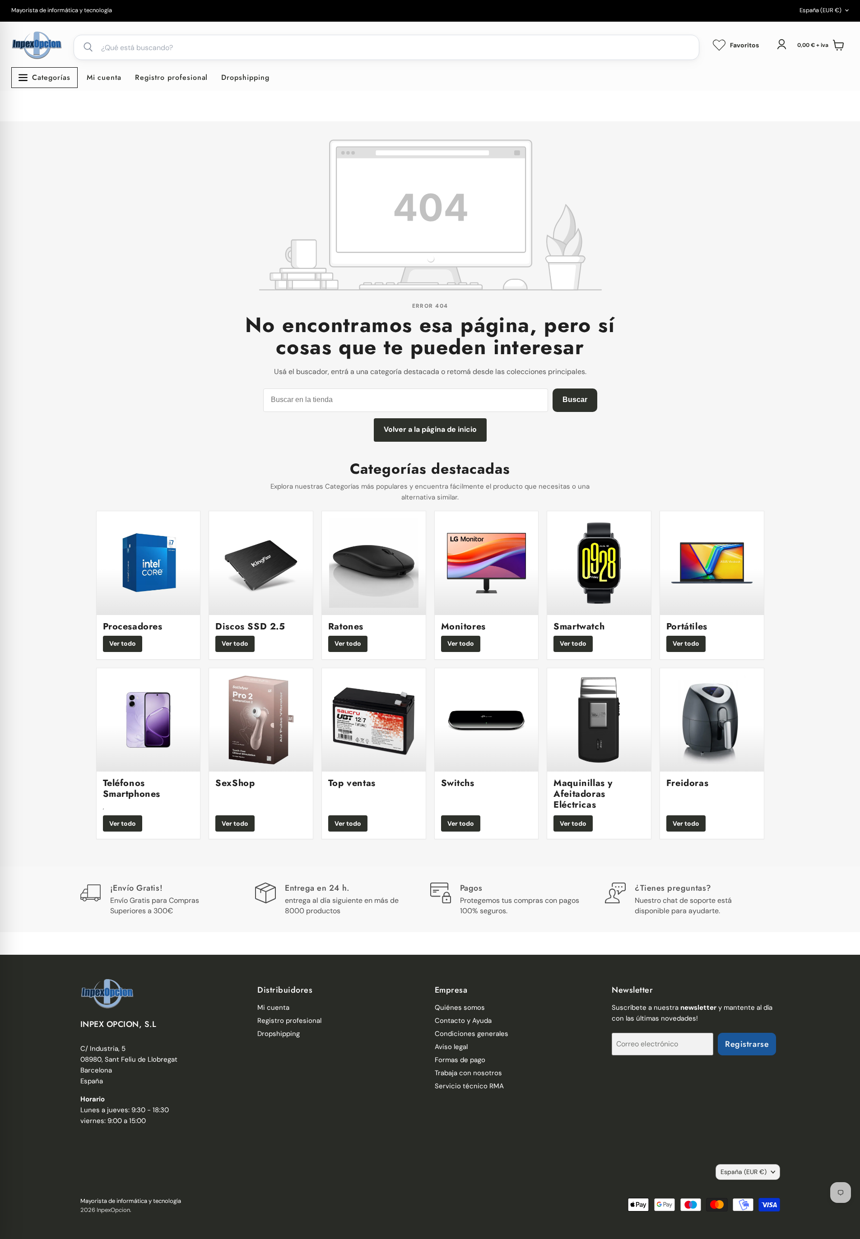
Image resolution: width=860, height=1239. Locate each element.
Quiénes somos (460, 1007)
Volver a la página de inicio (430, 429)
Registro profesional (171, 77)
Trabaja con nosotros (468, 1072)
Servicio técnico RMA (469, 1086)
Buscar (574, 399)
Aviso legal (451, 1046)
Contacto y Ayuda (463, 1020)
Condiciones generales (471, 1033)
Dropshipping (245, 77)
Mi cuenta (104, 77)
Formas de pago (460, 1059)
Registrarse (747, 1044)
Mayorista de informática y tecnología (61, 10)
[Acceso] (781, 44)
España (820, 10)
